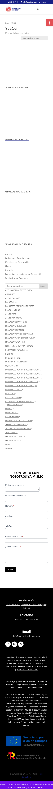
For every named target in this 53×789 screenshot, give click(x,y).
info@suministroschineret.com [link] (26, 636)
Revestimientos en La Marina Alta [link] (32, 666)
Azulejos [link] (8, 254)
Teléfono (10, 526)
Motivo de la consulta (15, 485)
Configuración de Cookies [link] (26, 684)
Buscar (43, 286)
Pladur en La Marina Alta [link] (27, 669)
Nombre (9, 505)
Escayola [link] (9, 270)
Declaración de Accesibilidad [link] (29, 687)
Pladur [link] (8, 266)
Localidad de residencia (15, 495)
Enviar (11, 569)
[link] (49, 22)
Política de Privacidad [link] (27, 681)
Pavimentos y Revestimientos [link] (17, 258)
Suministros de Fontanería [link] (16, 278)
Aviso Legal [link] (11, 681)
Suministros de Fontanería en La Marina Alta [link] (26, 660)
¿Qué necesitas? (13, 546)
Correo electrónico (14, 536)
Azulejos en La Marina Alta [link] (18, 663)
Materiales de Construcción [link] (17, 262)
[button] (46, 10)
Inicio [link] (7, 23)
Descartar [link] (41, 787)
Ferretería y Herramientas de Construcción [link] (23, 274)
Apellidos (9, 516)
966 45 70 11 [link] (20, 619)
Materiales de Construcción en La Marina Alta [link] (25, 657)
